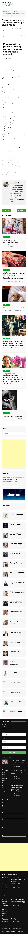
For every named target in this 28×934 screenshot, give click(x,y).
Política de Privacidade (17, 931)
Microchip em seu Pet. (17, 919)
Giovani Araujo (16, 632)
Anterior (7, 210)
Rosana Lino (15, 692)
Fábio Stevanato (9, 281)
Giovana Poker (16, 612)
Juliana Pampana (9, 244)
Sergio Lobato (15, 524)
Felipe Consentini (17, 592)
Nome (3, 732)
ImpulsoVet (14, 776)
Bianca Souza (15, 682)
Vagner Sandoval (17, 582)
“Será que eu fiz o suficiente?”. (14, 308)
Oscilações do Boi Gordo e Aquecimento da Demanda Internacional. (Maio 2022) (18, 901)
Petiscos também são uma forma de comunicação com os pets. (18, 772)
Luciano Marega (16, 642)
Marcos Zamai (16, 702)
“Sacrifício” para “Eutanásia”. (13, 416)
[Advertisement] (14, 454)
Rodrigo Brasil (15, 652)
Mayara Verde (6, 28)
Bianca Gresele (16, 563)
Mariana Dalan (16, 711)
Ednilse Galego (8, 310)
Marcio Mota (8, 350)
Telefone (4, 745)
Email (3, 738)
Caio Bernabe (15, 673)
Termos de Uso (5, 931)
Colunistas (5, 30)
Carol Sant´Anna (16, 602)
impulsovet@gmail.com (10, 481)
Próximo (20, 210)
